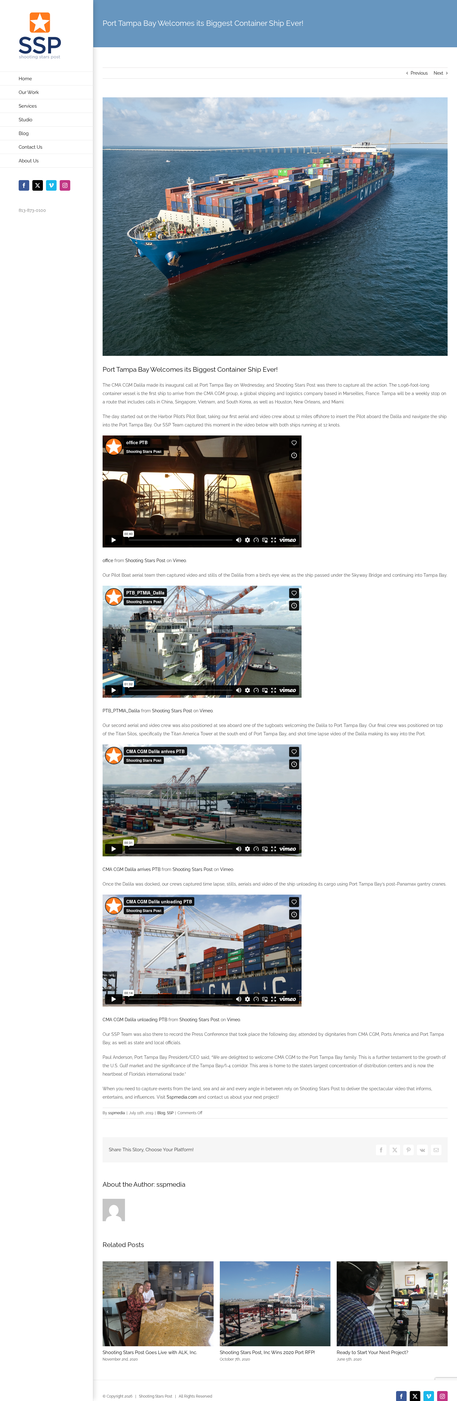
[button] (107, 1311)
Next (438, 73)
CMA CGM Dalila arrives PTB (131, 869)
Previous (419, 73)
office (108, 560)
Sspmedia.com (182, 1097)
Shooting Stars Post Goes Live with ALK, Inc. (150, 1352)
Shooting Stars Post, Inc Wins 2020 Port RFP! (267, 1352)
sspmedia (116, 1113)
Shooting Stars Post (145, 560)
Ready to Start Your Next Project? (372, 1352)
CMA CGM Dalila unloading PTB (135, 1019)
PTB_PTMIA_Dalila (121, 710)
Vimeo (179, 560)
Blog (161, 1113)
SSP (170, 1113)
